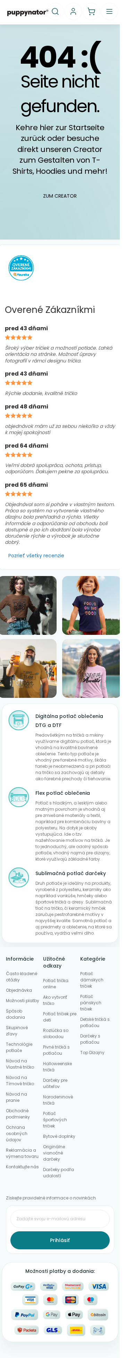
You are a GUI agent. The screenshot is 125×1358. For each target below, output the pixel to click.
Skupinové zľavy (17, 1031)
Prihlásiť (60, 1240)
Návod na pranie (16, 1097)
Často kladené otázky (21, 977)
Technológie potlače (19, 1047)
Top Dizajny (92, 1052)
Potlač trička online (55, 984)
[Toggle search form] (55, 11)
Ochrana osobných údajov (16, 1133)
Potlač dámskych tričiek (91, 980)
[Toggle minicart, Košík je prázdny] (91, 11)
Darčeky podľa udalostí (58, 1173)
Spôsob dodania (15, 1014)
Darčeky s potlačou (90, 1039)
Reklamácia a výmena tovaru (22, 1153)
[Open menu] (109, 11)
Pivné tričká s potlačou (56, 1050)
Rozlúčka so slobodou (55, 1033)
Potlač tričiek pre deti (59, 1017)
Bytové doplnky (59, 1136)
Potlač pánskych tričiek (90, 1002)
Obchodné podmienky (18, 1114)
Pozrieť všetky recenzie (36, 555)
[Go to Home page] (28, 12)
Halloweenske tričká (57, 1067)
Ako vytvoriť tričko (55, 1000)
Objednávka (19, 990)
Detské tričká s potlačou (95, 1022)
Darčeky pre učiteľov (55, 1083)
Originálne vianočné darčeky (54, 1153)
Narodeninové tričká (58, 1100)
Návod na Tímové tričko (20, 1080)
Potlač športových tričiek (55, 1119)
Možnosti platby (22, 1001)
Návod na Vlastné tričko (20, 1064)
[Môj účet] (73, 11)
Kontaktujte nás (22, 1167)
